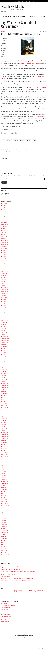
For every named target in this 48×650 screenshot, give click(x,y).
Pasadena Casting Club (6, 618)
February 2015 (4, 454)
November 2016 (5, 412)
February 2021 (4, 310)
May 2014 (3, 473)
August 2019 (4, 346)
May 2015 (3, 448)
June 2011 (3, 542)
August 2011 (4, 538)
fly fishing (17, 150)
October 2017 (4, 389)
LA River (27, 590)
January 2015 (4, 456)
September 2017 (5, 391)
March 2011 (4, 548)
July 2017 (3, 395)
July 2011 (3, 540)
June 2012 (3, 518)
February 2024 (4, 238)
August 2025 (4, 203)
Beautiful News (4, 603)
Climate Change (31, 16)
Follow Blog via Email (6, 173)
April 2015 (3, 450)
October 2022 (4, 269)
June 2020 (3, 326)
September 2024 (5, 224)
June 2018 (3, 373)
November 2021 (5, 291)
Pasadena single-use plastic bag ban (30, 63)
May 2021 (3, 303)
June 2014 (3, 471)
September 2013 (5, 487)
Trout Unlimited (31, 593)
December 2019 (5, 338)
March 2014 (4, 477)
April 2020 (3, 330)
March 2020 (4, 332)
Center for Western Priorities (8, 605)
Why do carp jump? (5, 576)
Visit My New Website (29, 1)
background (22, 65)
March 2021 (4, 307)
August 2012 (4, 514)
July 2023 (3, 250)
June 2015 (3, 446)
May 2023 (3, 254)
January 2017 (4, 407)
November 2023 (5, 244)
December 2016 (5, 410)
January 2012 (4, 528)
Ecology (3, 31)
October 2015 (4, 438)
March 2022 (4, 283)
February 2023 (4, 261)
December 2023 (5, 242)
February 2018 (4, 381)
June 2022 (3, 277)
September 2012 (5, 512)
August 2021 (4, 297)
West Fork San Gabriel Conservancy (17, 151)
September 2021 (5, 295)
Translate (12, 195)
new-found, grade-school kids (37, 87)
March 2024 (4, 236)
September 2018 (5, 367)
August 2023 (4, 248)
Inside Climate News (6, 616)
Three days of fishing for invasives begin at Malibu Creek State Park (17, 578)
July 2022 (3, 275)
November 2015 (5, 436)
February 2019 (4, 359)
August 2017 (4, 393)
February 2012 (4, 526)
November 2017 (5, 387)
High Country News (5, 614)
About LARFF (20, 1)
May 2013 (3, 495)
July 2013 (3, 491)
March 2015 (4, 452)
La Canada (40, 116)
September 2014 (5, 465)
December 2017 (5, 385)
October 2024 (4, 222)
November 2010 (5, 557)
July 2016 (3, 420)
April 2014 (3, 475)
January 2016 (4, 432)
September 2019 (5, 344)
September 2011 (5, 536)
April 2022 (3, 281)
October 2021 (4, 293)
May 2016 (3, 424)
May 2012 (3, 520)
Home (15, 1)
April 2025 (3, 209)
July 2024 (3, 228)
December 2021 (5, 289)
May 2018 (3, 375)
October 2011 (4, 534)
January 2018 (4, 383)
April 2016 (3, 426)
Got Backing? (4, 612)
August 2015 (4, 442)
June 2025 (3, 205)
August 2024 (4, 226)
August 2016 (4, 418)
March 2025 (4, 212)
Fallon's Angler (4, 609)
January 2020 (4, 336)
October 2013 (4, 485)
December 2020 (5, 314)
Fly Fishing (43, 16)
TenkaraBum (4, 619)
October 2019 (4, 342)
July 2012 (3, 516)
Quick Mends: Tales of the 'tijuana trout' (10, 569)
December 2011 (5, 530)
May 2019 (3, 352)
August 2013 (4, 489)
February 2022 (4, 285)
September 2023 (5, 246)
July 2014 (3, 469)
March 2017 (4, 403)
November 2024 (5, 220)
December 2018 (5, 363)
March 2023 (4, 258)
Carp (13, 591)
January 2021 (4, 312)
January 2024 (4, 240)
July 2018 (3, 371)
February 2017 (4, 405)
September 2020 (5, 320)
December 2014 (5, 459)
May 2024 (3, 232)
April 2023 (3, 256)
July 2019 (3, 348)
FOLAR (23, 590)
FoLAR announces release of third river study (11, 567)
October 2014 (4, 463)
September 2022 (5, 271)
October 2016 (4, 414)
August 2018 (4, 369)
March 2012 (4, 524)
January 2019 (4, 361)
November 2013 (5, 483)
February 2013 (4, 501)
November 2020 (5, 316)
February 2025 (4, 214)
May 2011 (3, 544)
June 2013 (3, 493)
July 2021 (3, 299)
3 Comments (44, 150)
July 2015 (3, 444)
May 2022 (3, 279)
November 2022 (5, 267)
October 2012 (4, 510)
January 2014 (4, 481)
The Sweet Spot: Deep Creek (8, 574)
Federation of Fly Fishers (7, 611)
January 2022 (4, 287)
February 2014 (4, 479)
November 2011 (5, 532)
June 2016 (3, 422)
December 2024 (5, 218)
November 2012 (5, 508)
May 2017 (3, 399)
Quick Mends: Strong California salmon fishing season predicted (16, 580)
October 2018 (4, 365)
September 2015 (5, 440)
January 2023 (4, 263)
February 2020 (4, 334)
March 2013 (4, 499)
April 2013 (3, 497)
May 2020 (3, 328)
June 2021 (3, 301)
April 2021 (3, 305)
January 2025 (4, 216)
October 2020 (4, 318)
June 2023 (3, 252)
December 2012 (5, 505)
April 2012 (3, 522)
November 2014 (5, 461)
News (37, 16)
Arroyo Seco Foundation (6, 590)
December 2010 (5, 554)
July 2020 (3, 324)
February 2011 (4, 550)
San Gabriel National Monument (10, 16)
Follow (4, 182)
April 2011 (3, 546)
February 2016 (4, 430)
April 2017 (3, 401)
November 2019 (5, 340)
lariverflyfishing (16, 6)
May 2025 (3, 207)
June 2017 (3, 397)
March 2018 (4, 379)
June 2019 (3, 350)
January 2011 (4, 552)
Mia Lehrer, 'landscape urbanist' (8, 582)
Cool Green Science (6, 607)
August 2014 (4, 467)
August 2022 (4, 273)
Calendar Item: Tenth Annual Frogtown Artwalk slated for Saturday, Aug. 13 (19, 571)
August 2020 (4, 322)
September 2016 (5, 416)
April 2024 (3, 234)
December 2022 (5, 265)
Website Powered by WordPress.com (24, 637)
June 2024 (3, 230)
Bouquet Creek (10, 150)
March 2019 (4, 356)
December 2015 (5, 434)
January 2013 (4, 503)
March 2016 (4, 428)
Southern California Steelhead (22, 592)
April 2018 (3, 377)
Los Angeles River (22, 16)
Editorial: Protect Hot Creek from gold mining (12, 566)
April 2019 (3, 354)
